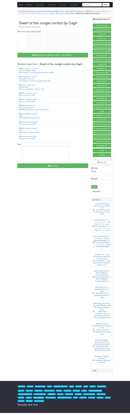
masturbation (51, 397)
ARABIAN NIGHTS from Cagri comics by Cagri (34, 110)
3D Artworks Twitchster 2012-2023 (102, 357)
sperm (108, 397)
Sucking (29, 401)
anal (71, 386)
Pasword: (94, 179)
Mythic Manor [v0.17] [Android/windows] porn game (101, 289)
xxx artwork (39, 401)
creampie (76, 391)
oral (75, 397)
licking (29, 397)
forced (60, 394)
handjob (78, 394)
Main (21, 4)
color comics (49, 391)
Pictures (83, 397)
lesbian (21, 397)
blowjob (29, 391)
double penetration (25, 394)
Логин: (93, 171)
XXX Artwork (73, 5)
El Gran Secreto (40, 394)
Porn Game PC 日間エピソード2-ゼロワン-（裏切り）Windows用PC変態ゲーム (102, 238)
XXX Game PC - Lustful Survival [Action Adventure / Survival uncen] (102, 257)
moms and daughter (64, 397)
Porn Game (62, 5)
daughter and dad (95, 391)
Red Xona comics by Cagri (27, 124)
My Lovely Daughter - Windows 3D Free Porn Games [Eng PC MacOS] (102, 342)
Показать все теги (27, 404)
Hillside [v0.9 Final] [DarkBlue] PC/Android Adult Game (102, 326)
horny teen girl (89, 394)
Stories (21, 401)
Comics (59, 391)
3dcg (49, 386)
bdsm (86, 386)
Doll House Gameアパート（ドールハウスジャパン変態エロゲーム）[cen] (101, 222)
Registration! (97, 191)
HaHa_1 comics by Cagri (27, 101)
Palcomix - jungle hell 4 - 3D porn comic (31, 89)
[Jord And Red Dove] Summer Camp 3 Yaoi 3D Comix (102, 206)
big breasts (102, 386)
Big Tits (21, 391)
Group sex (69, 394)
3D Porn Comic (40, 386)
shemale (100, 397)
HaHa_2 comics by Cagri (27, 95)
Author (78, 386)
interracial (101, 394)
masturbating (38, 397)
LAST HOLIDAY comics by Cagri (29, 118)
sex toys (92, 397)
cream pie (68, 391)
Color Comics (70, 13)
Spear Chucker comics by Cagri (29, 132)
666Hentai (29, 5)
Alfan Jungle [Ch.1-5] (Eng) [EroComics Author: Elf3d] (36, 72)
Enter (94, 187)
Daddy (84, 391)
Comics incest (35, 27)
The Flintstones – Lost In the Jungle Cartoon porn (35, 81)
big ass (93, 386)
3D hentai (22, 386)
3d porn (30, 386)
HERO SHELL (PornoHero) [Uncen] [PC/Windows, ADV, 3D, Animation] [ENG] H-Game (102, 306)
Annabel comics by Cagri (27, 138)
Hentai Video (52, 5)
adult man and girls (60, 386)
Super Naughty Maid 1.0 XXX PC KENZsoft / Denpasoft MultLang (102, 273)
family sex (52, 394)
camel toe (38, 391)
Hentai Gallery (40, 5)
